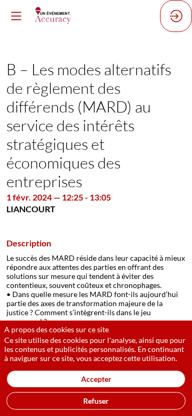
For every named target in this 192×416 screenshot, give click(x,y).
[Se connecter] (176, 16)
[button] (16, 16)
